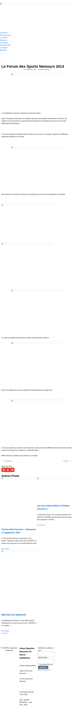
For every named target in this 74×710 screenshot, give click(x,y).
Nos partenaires (5, 35)
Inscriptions (4, 33)
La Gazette (3, 37)
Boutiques (3, 40)
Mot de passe (42, 657)
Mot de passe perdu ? (44, 670)
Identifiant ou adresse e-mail (46, 649)
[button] (3, 470)
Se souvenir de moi (46, 664)
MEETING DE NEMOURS (13, 615)
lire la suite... (5, 548)
